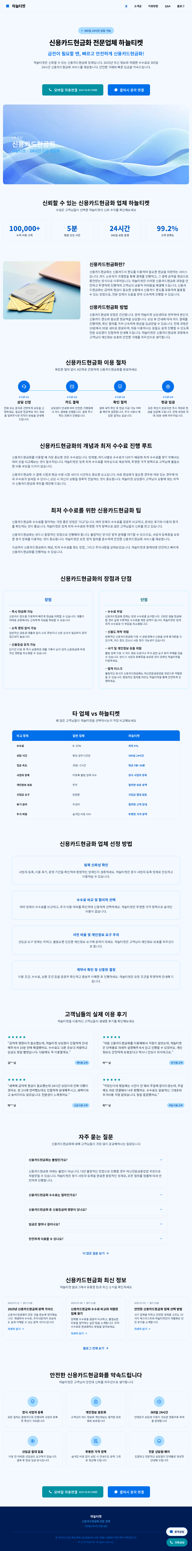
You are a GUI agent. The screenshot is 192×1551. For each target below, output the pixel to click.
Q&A (167, 6)
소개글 (138, 6)
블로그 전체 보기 (93, 1348)
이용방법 (153, 6)
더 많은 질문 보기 (94, 1253)
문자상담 (179, 1532)
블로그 (180, 6)
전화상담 (179, 1542)
